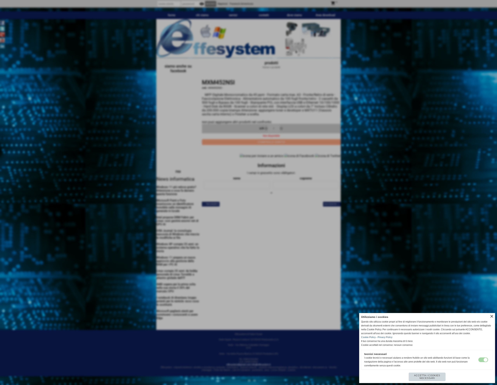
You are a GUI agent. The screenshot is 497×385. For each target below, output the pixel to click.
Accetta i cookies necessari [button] (427, 377)
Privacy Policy (385, 337)
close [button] (491, 316)
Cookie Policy (368, 337)
